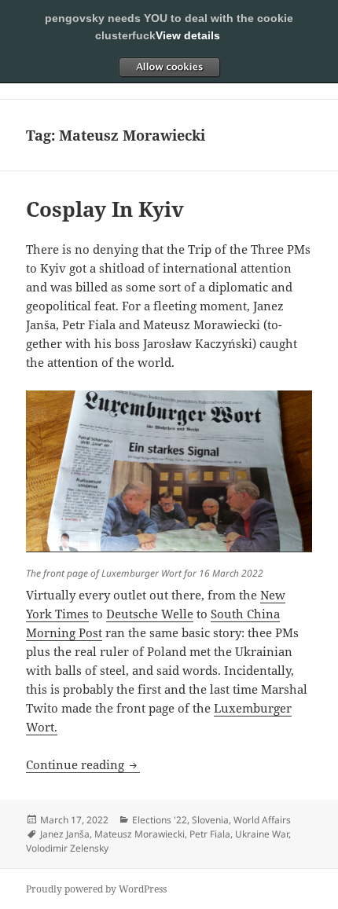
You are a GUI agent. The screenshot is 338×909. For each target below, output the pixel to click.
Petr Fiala (209, 834)
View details (188, 35)
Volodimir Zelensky (67, 848)
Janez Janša (65, 834)
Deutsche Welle (149, 613)
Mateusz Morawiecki (139, 834)
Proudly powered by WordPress (96, 889)
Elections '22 (159, 820)
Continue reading (83, 764)
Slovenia (210, 820)
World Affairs (262, 820)
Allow (169, 66)
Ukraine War (261, 834)
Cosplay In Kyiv (105, 209)
